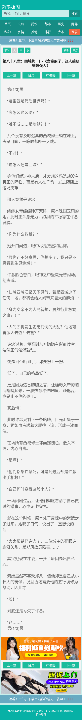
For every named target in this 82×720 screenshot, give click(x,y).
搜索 (74, 13)
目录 (31, 75)
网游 (74, 24)
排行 (48, 32)
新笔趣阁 (11, 6)
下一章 (70, 75)
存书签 (51, 75)
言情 (21, 32)
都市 (48, 24)
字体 (6, 50)
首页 (7, 24)
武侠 (34, 24)
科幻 (7, 32)
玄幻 (21, 24)
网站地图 (41, 714)
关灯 (75, 50)
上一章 (11, 75)
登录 (74, 32)
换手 (66, 50)
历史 (61, 24)
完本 (61, 32)
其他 (34, 32)
